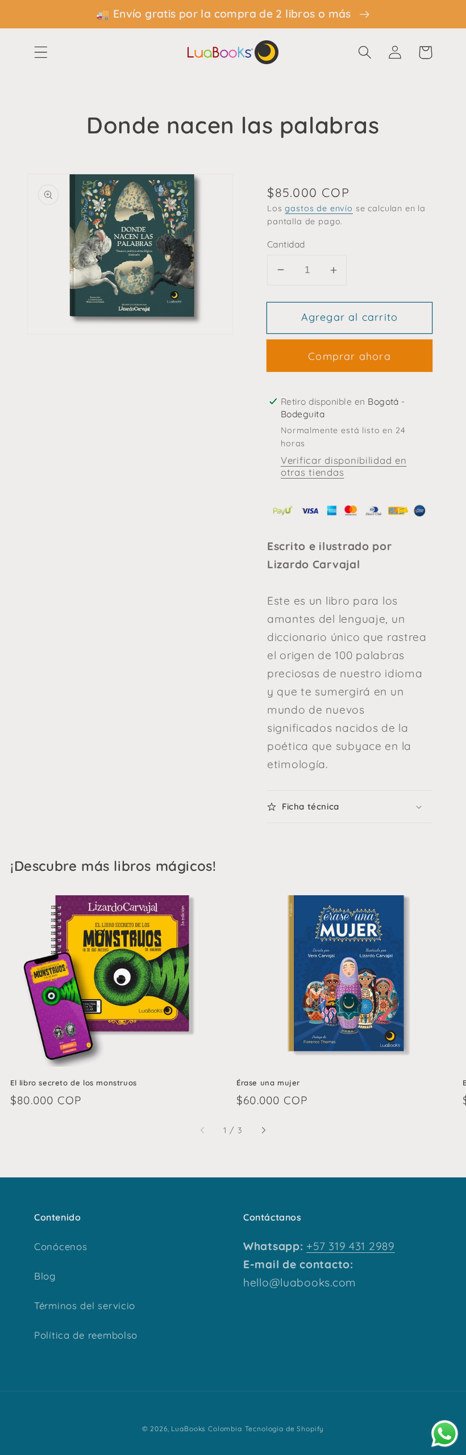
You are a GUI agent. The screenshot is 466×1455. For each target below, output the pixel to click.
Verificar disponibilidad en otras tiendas (343, 466)
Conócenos (60, 1246)
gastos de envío (319, 208)
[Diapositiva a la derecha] (263, 1130)
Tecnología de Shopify (284, 1428)
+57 (315, 1246)
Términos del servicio (84, 1305)
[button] (41, 52)
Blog (45, 1276)
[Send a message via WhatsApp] (444, 1433)
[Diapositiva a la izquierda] (202, 1130)
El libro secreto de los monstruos (73, 1082)
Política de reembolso (86, 1335)
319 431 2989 (359, 1246)
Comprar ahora (349, 356)
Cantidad (286, 244)
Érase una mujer (268, 1082)
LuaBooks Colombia (206, 1428)
